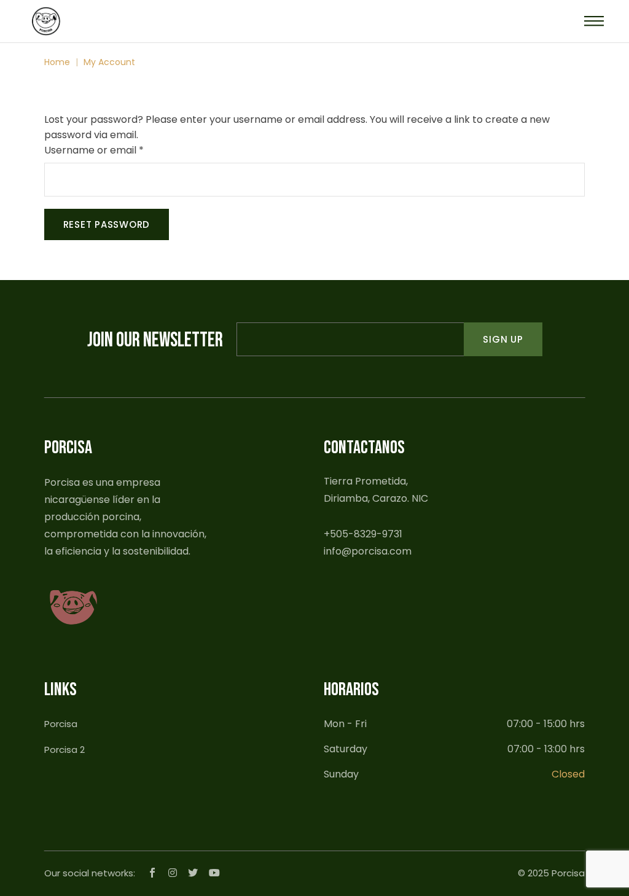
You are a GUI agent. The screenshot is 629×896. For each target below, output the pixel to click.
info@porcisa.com (368, 551)
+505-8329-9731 (363, 534)
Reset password (106, 224)
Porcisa (60, 723)
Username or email (115, 149)
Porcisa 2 (64, 749)
